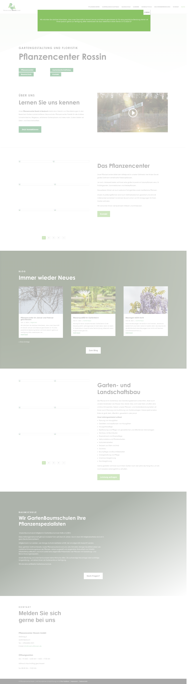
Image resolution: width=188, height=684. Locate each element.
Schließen (147, 12)
